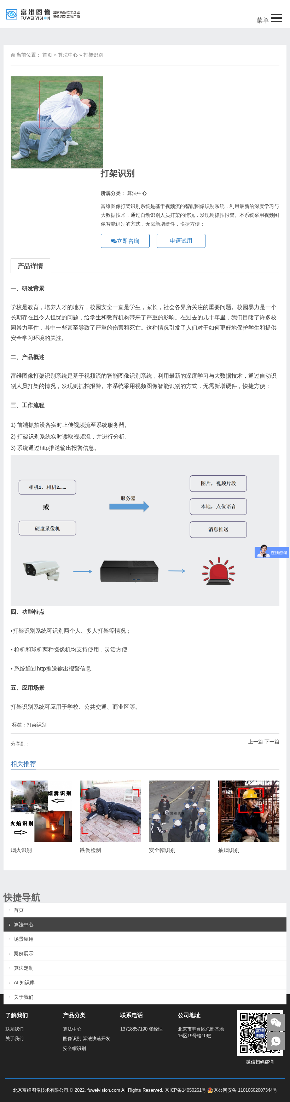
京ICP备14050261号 (185, 1090)
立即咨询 (128, 241)
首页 (47, 55)
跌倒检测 (90, 850)
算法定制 (24, 968)
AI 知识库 (24, 982)
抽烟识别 (228, 850)
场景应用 (24, 939)
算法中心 (68, 55)
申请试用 (181, 241)
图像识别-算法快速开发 (86, 1038)
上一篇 (255, 741)
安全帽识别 (162, 850)
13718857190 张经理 (141, 1029)
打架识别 (37, 724)
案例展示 (24, 953)
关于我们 (24, 997)
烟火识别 (21, 850)
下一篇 (272, 741)
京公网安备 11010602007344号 (245, 1090)
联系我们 (14, 1029)
